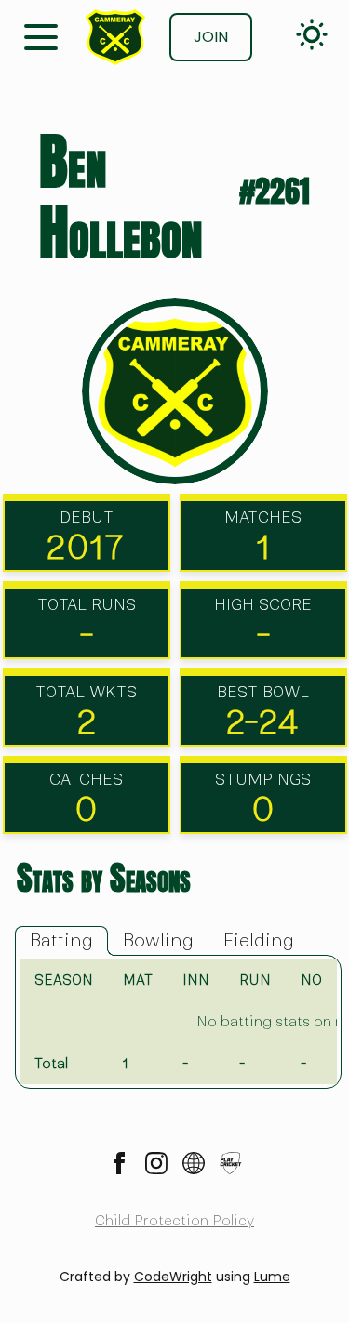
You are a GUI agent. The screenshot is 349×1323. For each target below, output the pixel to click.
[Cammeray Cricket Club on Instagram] (156, 1163)
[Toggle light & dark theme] (311, 34)
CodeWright (173, 1276)
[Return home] (115, 37)
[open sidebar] (41, 35)
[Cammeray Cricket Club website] (193, 1163)
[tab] (61, 941)
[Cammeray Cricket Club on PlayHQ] (231, 1163)
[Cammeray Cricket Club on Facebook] (119, 1163)
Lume (272, 1276)
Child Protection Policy (174, 1220)
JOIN (211, 36)
